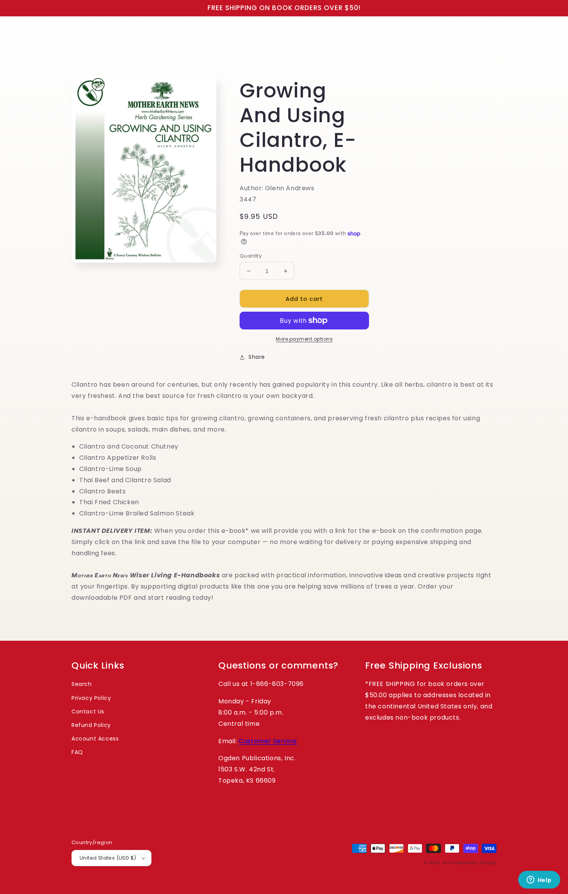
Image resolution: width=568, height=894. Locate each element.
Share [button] (256, 357)
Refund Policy (91, 725)
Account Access (95, 738)
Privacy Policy (91, 698)
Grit (447, 863)
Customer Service (268, 741)
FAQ (77, 752)
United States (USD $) (108, 858)
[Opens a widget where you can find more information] (539, 880)
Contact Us (87, 711)
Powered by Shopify (474, 863)
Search (81, 684)
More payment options (304, 339)
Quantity (251, 255)
